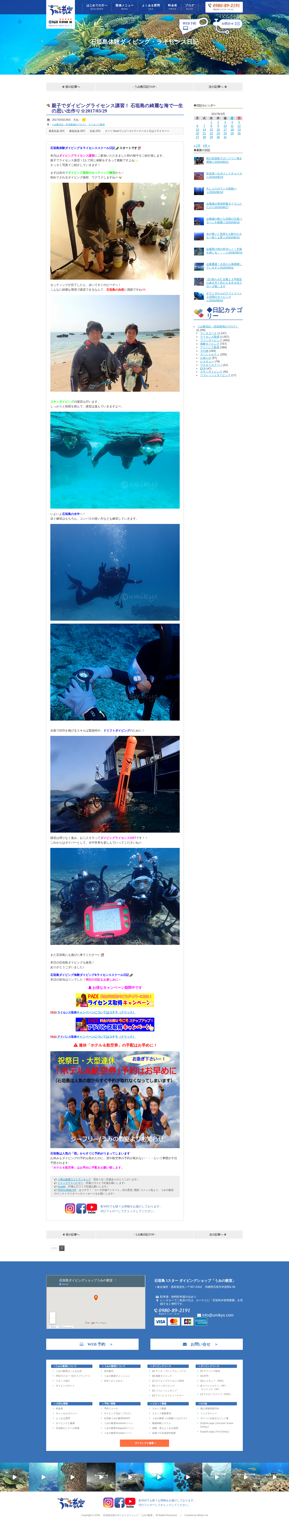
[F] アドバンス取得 (210, 1371)
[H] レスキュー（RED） (212, 1380)
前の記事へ (72, 86)
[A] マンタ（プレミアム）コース (169, 1371)
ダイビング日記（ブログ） (118, 1413)
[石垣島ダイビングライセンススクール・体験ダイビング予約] (193, 34)
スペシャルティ (209, 354)
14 (204, 129)
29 (211, 137)
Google (62, 1186)
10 (225, 126)
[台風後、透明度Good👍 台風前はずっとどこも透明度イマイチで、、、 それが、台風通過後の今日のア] (43, 1477)
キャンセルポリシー (66, 1413)
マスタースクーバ (211, 365)
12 (239, 126)
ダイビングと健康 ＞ (146, 1443)
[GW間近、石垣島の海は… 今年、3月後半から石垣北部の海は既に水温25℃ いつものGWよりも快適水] (187, 1477)
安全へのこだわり (113, 1380)
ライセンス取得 (209, 336)
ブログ (189, 7)
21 (204, 133)
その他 (204, 350)
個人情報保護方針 (209, 1408)
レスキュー (207, 361)
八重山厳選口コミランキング (74, 1179)
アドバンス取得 (209, 347)
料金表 (172, 7)
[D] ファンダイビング (163, 1385)
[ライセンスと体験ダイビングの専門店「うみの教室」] (71, 1508)
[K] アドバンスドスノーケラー (168, 1395)
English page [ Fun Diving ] (214, 1431)
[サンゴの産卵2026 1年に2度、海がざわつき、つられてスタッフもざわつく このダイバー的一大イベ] (101, 1477)
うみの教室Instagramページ (118, 1428)
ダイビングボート (65, 1385)
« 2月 (197, 145)
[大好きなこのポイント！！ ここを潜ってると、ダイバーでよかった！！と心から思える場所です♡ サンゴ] (14, 1477)
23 (218, 133)
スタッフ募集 (159, 1408)
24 (225, 133)
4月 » (206, 145)
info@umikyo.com (217, 1315)
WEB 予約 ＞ (98, 1344)
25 (232, 133)
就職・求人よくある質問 (165, 1428)
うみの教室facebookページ (118, 1423)
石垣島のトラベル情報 (67, 1428)
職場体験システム (161, 1423)
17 (225, 129)
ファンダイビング (211, 340)
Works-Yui (202, 1515)
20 (197, 133)
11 (232, 126)
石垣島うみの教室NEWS (117, 1418)
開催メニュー (125, 7)
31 (225, 137)
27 (197, 137)
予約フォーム (111, 1408)
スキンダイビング (211, 371)
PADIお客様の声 (67, 1190)
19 (239, 129)
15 (211, 129)
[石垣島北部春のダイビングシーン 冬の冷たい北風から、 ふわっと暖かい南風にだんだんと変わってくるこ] (274, 1477)
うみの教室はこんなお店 (69, 1371)
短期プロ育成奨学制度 (164, 1433)
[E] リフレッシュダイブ (164, 1390)
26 (239, 133)
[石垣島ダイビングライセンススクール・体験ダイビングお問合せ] (227, 34)
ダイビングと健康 (65, 1423)
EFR (203, 368)
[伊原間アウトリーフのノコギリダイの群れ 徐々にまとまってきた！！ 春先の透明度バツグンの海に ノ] (245, 1477)
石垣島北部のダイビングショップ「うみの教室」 (128, 1515)
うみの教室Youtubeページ (118, 1433)
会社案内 (108, 1371)
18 (232, 129)
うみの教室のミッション (117, 1376)
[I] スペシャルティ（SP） (213, 1385)
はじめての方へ (97, 7)
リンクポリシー (208, 1413)
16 (218, 129)
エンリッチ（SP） (210, 1389)
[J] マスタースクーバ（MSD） (216, 1394)
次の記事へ (216, 86)
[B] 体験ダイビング (162, 1376)
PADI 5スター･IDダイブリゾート (73, 1376)
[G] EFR (204, 1376)
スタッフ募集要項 (161, 1413)
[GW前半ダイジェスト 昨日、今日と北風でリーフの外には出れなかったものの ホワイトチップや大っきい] (158, 1477)
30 (218, 137)
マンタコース (208, 333)
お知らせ (205, 357)
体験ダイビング (209, 343)
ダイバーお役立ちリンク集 (214, 1418)
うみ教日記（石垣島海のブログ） (218, 326)
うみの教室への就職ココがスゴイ (170, 1418)
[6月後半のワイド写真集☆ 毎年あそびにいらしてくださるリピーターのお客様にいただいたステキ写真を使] (72, 1477)
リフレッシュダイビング (215, 375)
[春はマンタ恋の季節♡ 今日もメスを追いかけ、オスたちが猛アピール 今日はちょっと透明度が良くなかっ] (216, 1477)
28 (204, 137)
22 (211, 133)
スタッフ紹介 (63, 1380)
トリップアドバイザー (70, 1182)
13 (197, 129)
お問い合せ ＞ (202, 1344)
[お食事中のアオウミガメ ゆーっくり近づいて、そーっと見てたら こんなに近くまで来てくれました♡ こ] (130, 1477)
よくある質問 (151, 7)
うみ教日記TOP (144, 86)
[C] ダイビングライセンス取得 (168, 1380)
